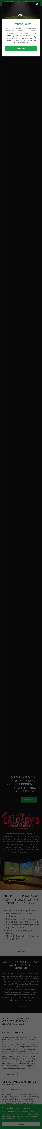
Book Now (21, 48)
